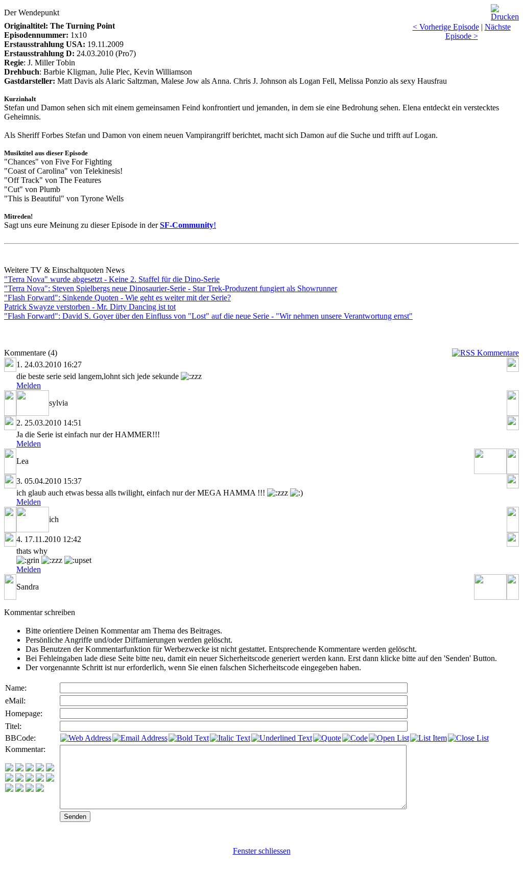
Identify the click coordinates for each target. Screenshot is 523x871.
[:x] (40, 789)
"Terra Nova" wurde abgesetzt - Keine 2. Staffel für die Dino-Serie (112, 279)
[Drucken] (505, 10)
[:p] (50, 768)
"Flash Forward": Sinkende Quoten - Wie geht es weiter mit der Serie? (117, 297)
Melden (28, 385)
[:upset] (30, 778)
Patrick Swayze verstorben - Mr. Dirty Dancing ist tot (90, 306)
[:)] (9, 768)
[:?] (9, 789)
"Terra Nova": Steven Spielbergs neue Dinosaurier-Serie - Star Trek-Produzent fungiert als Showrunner (170, 288)
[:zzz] (40, 778)
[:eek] (19, 778)
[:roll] (9, 778)
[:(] (30, 789)
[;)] (30, 768)
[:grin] (19, 768)
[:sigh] (50, 778)
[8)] (40, 768)
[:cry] (19, 789)
